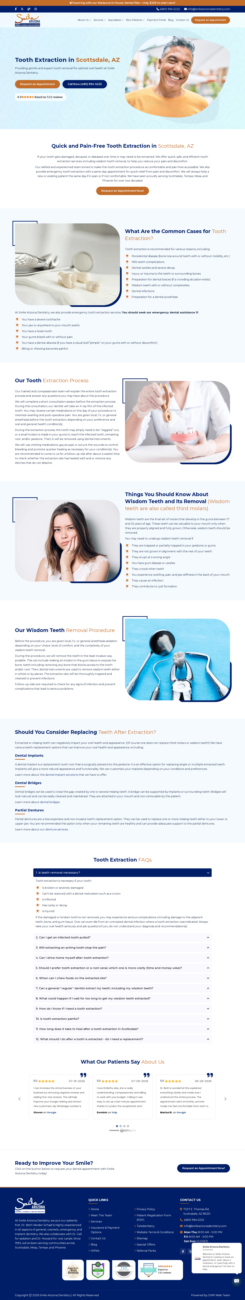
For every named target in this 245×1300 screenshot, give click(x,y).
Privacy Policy (146, 1209)
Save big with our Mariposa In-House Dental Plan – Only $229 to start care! (124, 3)
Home (95, 1209)
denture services (57, 829)
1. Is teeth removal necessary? (58, 872)
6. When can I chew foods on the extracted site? (71, 978)
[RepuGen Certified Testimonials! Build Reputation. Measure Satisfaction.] (40, 97)
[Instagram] (35, 9)
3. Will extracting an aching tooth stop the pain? (71, 947)
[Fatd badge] (124, 1270)
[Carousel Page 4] (128, 1126)
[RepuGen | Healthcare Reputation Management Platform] (122, 1130)
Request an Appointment (210, 20)
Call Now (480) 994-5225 (85, 84)
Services (99, 20)
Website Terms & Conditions (155, 1232)
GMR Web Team (219, 1295)
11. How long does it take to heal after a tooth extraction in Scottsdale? (87, 1029)
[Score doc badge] (98, 1270)
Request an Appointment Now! (122, 190)
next (225, 1098)
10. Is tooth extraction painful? (57, 1018)
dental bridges (50, 802)
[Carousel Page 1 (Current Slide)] (117, 1126)
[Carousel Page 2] (121, 1126)
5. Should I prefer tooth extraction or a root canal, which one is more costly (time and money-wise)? (109, 968)
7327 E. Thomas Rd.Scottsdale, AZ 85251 (196, 1211)
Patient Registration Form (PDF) (154, 1217)
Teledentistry (145, 1226)
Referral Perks (146, 1250)
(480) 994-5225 (194, 1219)
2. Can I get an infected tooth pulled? (63, 937)
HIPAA (95, 1250)
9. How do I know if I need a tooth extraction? (69, 1008)
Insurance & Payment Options (105, 1230)
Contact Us (182, 20)
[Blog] (29, 9)
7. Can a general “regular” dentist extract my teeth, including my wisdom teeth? (94, 988)
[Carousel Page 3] (124, 1126)
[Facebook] (16, 9)
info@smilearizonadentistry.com (205, 1226)
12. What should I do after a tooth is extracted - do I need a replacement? (89, 1039)
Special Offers (146, 1244)
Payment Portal (156, 20)
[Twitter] (22, 9)
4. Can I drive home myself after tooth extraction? (72, 957)
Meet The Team (101, 1215)
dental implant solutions (61, 774)
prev (19, 1098)
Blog (171, 20)
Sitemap (142, 1238)
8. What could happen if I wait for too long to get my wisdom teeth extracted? (93, 998)
